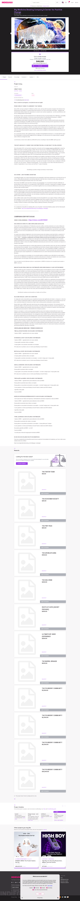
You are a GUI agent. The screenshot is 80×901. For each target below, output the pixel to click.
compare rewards (21, 463)
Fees (62, 877)
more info (16, 90)
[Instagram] (17, 882)
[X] (13, 882)
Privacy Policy (14, 897)
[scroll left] (11, 33)
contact (20, 90)
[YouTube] (15, 882)
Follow (40, 65)
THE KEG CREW (47, 580)
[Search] (32, 2)
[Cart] (65, 2)
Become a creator (64, 881)
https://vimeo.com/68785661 (38, 220)
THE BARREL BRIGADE (49, 661)
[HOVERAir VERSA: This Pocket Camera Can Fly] (26, 844)
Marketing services (64, 879)
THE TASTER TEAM (48, 472)
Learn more (30, 820)
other (33, 95)
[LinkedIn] (19, 882)
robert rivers (18, 13)
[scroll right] (69, 33)
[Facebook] (11, 882)
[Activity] (68, 2)
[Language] (62, 2)
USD (57, 2)
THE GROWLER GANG (49, 553)
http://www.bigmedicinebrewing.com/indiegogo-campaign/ (35, 208)
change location (46, 6)
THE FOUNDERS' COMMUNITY (52, 688)
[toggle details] (38, 868)
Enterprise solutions (65, 882)
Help (44, 808)
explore (44, 829)
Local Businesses (18, 95)
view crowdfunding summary (40, 70)
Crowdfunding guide (52, 808)
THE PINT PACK (47, 526)
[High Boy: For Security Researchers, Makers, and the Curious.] (53, 844)
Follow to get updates (58, 820)
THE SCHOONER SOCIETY (50, 499)
